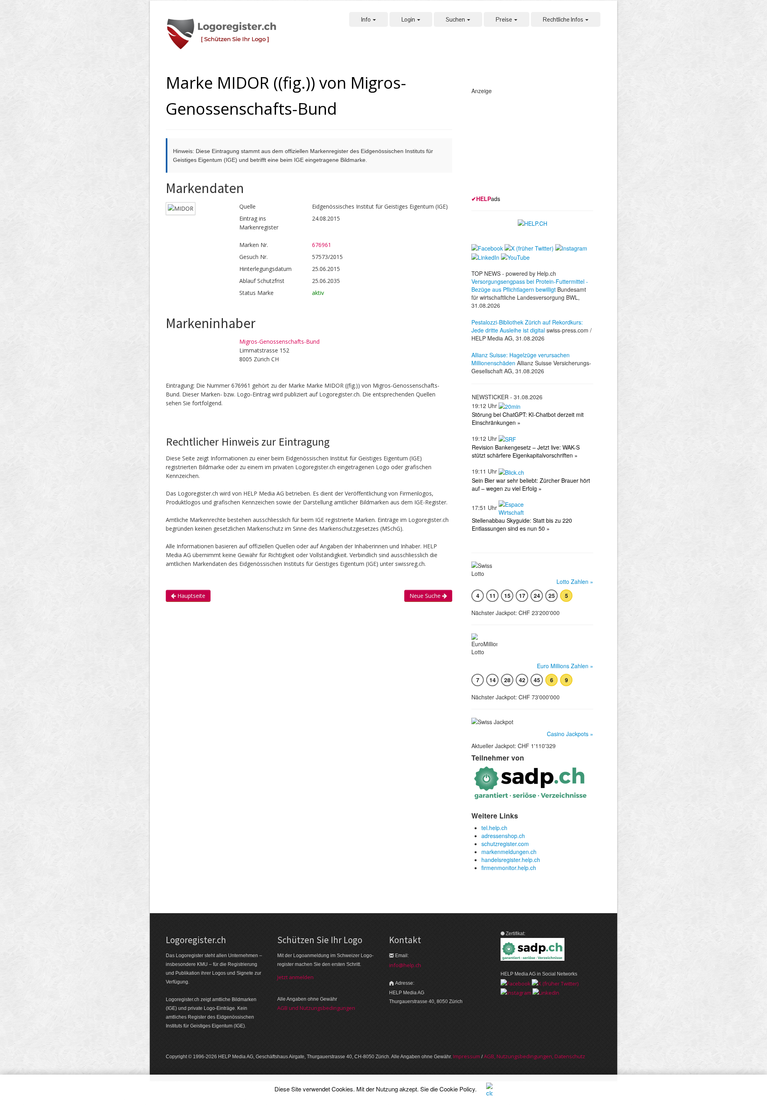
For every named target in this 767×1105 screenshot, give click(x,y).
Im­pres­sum (466, 1056)
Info (366, 19)
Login (408, 19)
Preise (504, 19)
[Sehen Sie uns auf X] (555, 982)
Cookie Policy (457, 1089)
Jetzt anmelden (295, 977)
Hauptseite (190, 595)
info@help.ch (405, 965)
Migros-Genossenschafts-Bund (279, 341)
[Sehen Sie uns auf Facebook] (516, 982)
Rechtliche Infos (563, 19)
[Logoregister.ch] (226, 34)
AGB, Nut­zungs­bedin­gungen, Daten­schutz (534, 1056)
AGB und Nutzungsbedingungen (316, 1007)
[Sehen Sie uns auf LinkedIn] (546, 992)
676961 (321, 245)
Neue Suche (425, 595)
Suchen (456, 19)
